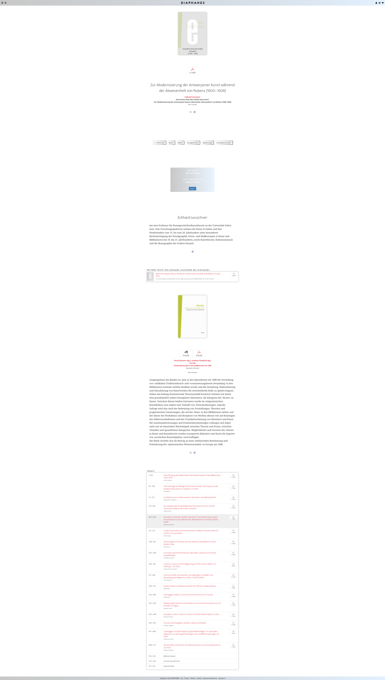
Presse (186, 678)
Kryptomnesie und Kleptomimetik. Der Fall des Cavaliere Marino (190, 586)
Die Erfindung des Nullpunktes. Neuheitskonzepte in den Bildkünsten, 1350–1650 (192, 476)
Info (182, 678)
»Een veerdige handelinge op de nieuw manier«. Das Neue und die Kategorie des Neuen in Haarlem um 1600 (191, 487)
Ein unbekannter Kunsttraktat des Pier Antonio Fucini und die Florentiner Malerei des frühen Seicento (189, 507)
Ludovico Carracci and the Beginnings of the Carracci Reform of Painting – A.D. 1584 (190, 565)
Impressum (221, 678)
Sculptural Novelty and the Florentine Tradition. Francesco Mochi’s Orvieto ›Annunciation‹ (191, 532)
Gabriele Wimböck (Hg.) (201, 361)
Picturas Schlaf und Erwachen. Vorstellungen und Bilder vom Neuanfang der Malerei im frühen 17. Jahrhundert (188, 576)
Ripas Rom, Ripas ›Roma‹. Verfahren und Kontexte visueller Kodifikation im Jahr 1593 (188, 275)
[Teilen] (194, 112)
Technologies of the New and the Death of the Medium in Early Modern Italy (190, 543)
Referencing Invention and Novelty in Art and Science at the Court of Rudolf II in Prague (192, 604)
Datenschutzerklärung (210, 678)
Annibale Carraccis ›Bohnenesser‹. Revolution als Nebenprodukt (190, 497)
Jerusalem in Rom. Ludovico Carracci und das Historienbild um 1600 (191, 614)
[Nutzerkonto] (376, 3)
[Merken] (190, 112)
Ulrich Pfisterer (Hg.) (182, 361)
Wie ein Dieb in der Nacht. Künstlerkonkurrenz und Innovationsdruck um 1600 (192, 646)
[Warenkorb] (383, 3)
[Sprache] (379, 3)
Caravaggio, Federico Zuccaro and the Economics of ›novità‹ (188, 594)
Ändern (192, 189)
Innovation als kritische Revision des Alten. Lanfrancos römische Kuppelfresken (190, 554)
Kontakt (199, 678)
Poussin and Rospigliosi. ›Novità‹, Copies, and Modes (185, 623)
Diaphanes (192, 2)
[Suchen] (5, 3)
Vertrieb (192, 678)
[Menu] (2, 3)
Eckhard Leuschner (192, 97)
